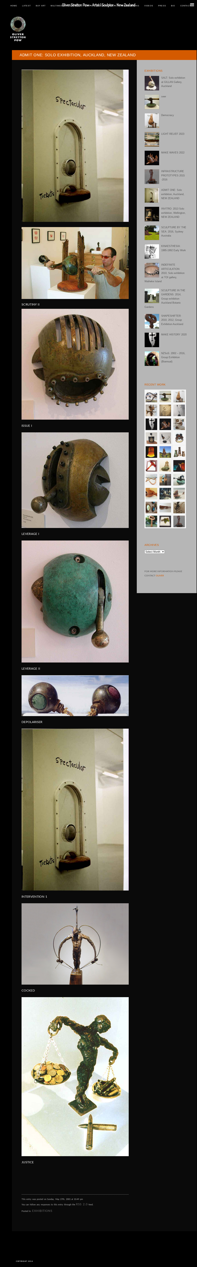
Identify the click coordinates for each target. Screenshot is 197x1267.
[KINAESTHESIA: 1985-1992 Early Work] (151, 251)
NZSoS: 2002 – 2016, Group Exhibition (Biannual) (173, 357)
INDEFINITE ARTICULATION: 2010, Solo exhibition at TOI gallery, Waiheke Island (164, 273)
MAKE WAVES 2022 (172, 152)
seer (163, 96)
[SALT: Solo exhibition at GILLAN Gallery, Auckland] (151, 83)
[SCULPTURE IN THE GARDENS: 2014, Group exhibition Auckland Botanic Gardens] (151, 295)
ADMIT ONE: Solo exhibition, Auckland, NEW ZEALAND (172, 194)
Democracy (167, 115)
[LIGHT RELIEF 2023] (151, 139)
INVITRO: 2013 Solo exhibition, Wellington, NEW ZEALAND (173, 212)
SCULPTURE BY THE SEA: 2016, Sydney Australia (173, 231)
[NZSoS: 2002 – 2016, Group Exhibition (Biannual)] (151, 358)
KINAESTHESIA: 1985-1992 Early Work (173, 248)
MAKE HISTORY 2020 (174, 334)
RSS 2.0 (82, 1204)
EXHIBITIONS (42, 1211)
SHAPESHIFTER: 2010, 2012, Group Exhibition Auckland (172, 320)
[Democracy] (151, 120)
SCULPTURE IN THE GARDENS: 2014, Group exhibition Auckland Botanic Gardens (164, 298)
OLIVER (160, 575)
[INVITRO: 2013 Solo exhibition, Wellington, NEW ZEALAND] (151, 214)
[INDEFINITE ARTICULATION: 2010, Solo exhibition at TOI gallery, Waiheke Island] (151, 270)
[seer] (151, 101)
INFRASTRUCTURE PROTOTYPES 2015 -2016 (173, 175)
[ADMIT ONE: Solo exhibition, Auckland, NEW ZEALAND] (151, 195)
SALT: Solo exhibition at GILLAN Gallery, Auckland (173, 82)
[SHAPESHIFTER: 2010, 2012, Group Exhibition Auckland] (151, 321)
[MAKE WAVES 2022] (151, 158)
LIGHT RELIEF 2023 (172, 133)
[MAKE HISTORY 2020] (151, 340)
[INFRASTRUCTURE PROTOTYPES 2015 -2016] (151, 176)
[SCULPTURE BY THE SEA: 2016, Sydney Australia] (151, 232)
